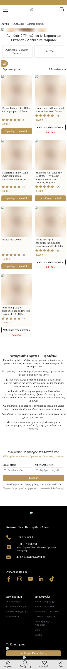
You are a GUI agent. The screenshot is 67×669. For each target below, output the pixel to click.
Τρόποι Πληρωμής (44, 601)
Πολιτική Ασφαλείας (45, 616)
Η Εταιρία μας (13, 601)
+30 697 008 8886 (27, 543)
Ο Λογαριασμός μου (16, 606)
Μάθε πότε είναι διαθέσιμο (50, 127)
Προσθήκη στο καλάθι (16, 131)
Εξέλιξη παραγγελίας (17, 611)
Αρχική (5, 23)
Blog (37, 629)
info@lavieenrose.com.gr (30, 556)
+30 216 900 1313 (26, 536)
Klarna (38, 634)
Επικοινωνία (12, 616)
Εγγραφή (33, 478)
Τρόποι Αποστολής (44, 606)
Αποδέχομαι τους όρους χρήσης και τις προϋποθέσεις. (34, 484)
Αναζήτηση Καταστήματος (33, 653)
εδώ (62, 488)
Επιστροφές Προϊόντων (47, 611)
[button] (62, 2)
